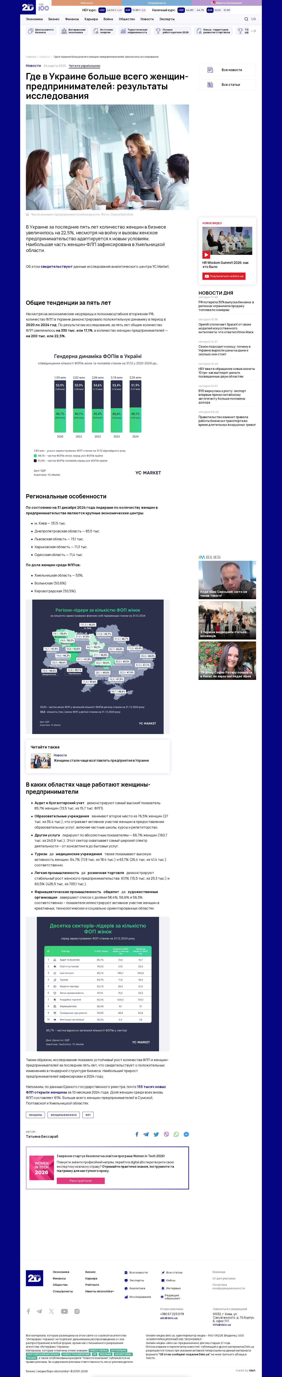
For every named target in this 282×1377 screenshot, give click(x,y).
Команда (219, 1272)
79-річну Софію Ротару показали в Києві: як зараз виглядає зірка (226, 674)
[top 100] (44, 7)
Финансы (72, 19)
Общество (127, 19)
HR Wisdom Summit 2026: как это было (225, 264)
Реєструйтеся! (81, 1181)
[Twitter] (156, 1134)
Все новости (232, 70)
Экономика (34, 19)
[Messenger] (186, 1134)
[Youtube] (64, 1311)
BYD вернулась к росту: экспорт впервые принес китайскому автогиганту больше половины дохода (222, 396)
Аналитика (137, 1288)
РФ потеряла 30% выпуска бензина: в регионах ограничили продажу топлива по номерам (226, 306)
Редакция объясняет (172, 1297)
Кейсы (170, 1280)
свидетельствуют (57, 266)
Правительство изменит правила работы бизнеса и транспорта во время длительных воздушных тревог (227, 421)
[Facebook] (136, 1134)
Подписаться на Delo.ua (226, 276)
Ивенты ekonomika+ (99, 1291)
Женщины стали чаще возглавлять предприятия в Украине (101, 760)
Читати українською (84, 66)
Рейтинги (87, 3)
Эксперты (167, 19)
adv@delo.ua (168, 1318)
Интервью (173, 1288)
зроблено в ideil (245, 1370)
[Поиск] (246, 19)
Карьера (91, 19)
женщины (35, 1115)
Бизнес (54, 19)
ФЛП (88, 1115)
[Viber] (166, 1134)
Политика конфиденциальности (229, 1286)
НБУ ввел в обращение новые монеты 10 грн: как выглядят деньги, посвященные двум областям (227, 373)
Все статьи (231, 84)
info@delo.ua (222, 1324)
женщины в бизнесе (64, 1115)
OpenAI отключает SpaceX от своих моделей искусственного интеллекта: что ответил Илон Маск (226, 328)
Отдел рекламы (224, 1278)
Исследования (140, 1297)
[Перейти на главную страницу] (28, 7)
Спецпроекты (157, 3)
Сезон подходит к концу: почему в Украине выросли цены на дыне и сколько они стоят (225, 350)
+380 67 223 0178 (172, 1314)
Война (108, 19)
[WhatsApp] (176, 1134)
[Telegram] (146, 1134)
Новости (147, 19)
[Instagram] (77, 1311)
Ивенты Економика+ (226, 3)
